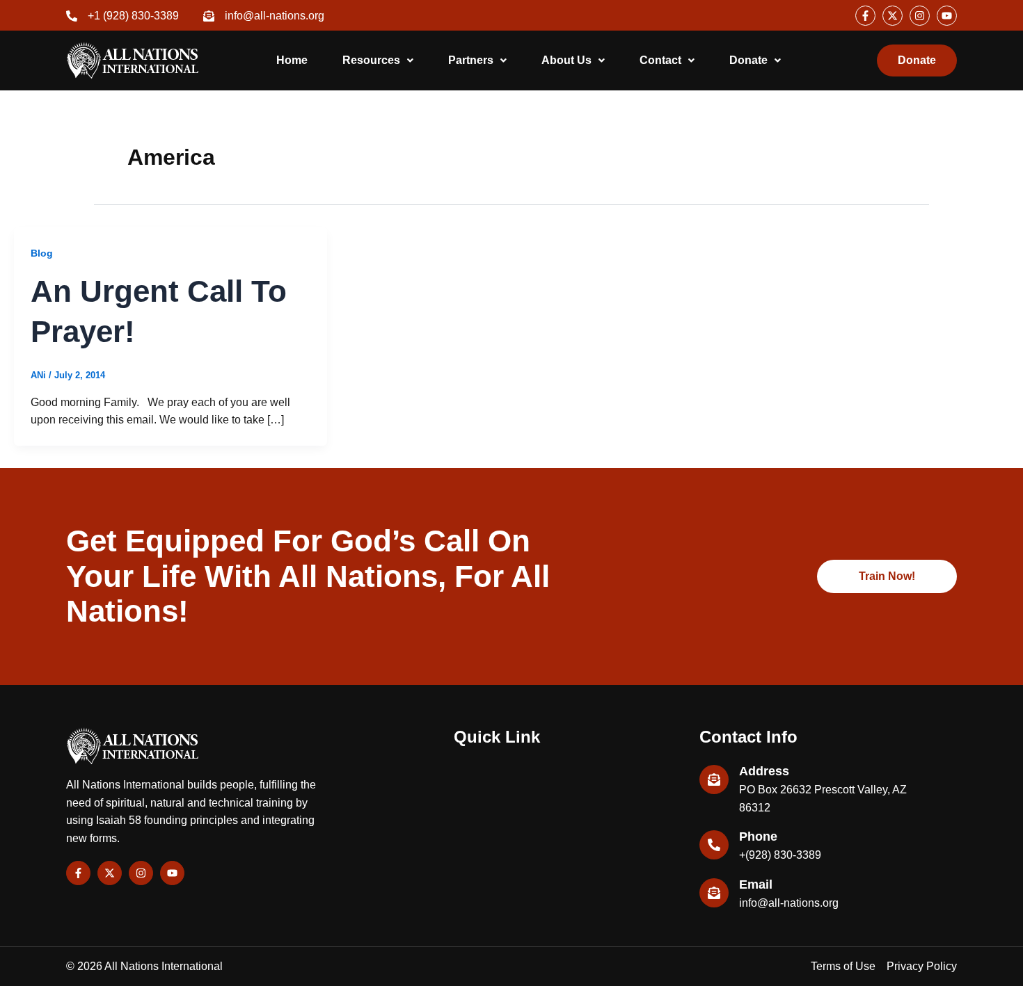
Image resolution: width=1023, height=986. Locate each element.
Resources (371, 60)
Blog (42, 253)
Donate (748, 60)
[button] (377, 60)
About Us (566, 60)
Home (292, 60)
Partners (470, 60)
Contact (660, 60)
